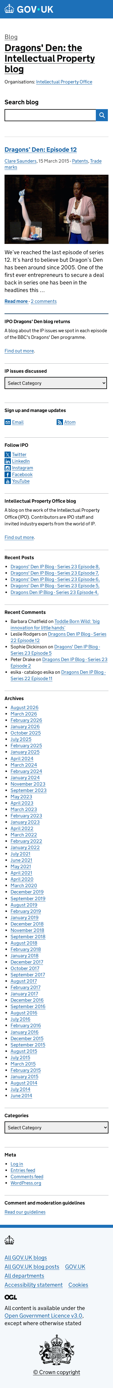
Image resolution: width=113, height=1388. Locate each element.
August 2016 (24, 1013)
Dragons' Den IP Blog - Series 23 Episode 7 (54, 573)
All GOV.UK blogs (26, 1257)
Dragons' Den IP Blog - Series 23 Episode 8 (55, 566)
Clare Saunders (20, 161)
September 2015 (28, 1045)
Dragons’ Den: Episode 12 (41, 150)
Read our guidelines (25, 1212)
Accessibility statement (34, 1284)
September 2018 (28, 936)
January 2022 (25, 847)
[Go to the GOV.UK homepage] (29, 9)
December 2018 (27, 924)
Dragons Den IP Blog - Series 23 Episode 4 (54, 592)
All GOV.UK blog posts (32, 1266)
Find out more (19, 351)
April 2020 (22, 879)
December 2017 (27, 962)
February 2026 (26, 720)
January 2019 (25, 917)
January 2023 (25, 822)
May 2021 (21, 866)
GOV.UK (75, 1266)
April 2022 (22, 828)
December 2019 (27, 892)
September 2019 (28, 898)
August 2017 (24, 981)
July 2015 (20, 1057)
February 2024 (26, 771)
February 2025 (26, 745)
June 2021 (21, 860)
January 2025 (25, 752)
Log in (17, 1164)
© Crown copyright (56, 1372)
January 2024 (25, 777)
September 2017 (28, 975)
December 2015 (27, 1038)
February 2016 (26, 1025)
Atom (70, 422)
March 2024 (24, 765)
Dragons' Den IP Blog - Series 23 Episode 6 (55, 579)
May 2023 (21, 796)
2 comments (44, 301)
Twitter (19, 454)
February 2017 (25, 987)
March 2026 (24, 714)
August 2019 (24, 905)
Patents (80, 161)
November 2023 (28, 784)
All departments (24, 1275)
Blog (11, 37)
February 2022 (26, 841)
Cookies (78, 1284)
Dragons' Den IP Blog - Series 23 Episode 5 (54, 586)
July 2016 (20, 1019)
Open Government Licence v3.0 (43, 1315)
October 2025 (26, 733)
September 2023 (29, 790)
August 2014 (24, 1083)
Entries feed (23, 1170)
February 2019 (26, 911)
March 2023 (24, 809)
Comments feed (27, 1176)
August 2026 (25, 707)
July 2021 (20, 854)
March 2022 (24, 835)
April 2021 (21, 873)
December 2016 (27, 1000)
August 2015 (24, 1051)
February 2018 (26, 949)
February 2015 (26, 1070)
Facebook (22, 474)
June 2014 (21, 1095)
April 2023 (22, 803)
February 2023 (26, 816)
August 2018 (24, 943)
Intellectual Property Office (64, 82)
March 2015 (23, 1064)
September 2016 (28, 1006)
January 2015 (24, 1076)
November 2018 (27, 930)
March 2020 (24, 885)
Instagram (22, 468)
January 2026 (25, 726)
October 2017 (25, 968)
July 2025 (21, 739)
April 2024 (22, 758)
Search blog (22, 102)
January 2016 (25, 1032)
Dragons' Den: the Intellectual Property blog (50, 58)
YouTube (21, 481)
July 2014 (20, 1089)
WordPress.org (26, 1183)
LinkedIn (21, 461)
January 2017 (24, 994)
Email (18, 422)
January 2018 (25, 955)
